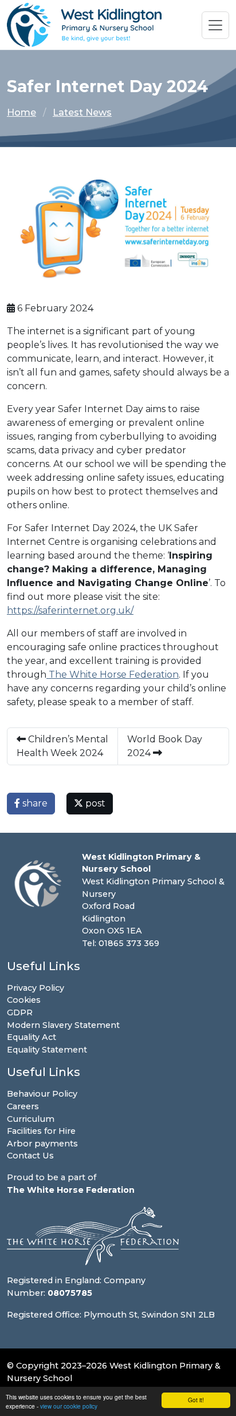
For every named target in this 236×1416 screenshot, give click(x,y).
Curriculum (30, 1119)
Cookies (24, 1000)
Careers (23, 1106)
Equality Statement (47, 1050)
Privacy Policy (35, 988)
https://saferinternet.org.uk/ (70, 610)
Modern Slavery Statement (63, 1025)
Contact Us (30, 1155)
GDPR (20, 1012)
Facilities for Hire (41, 1131)
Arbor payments (42, 1143)
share (34, 803)
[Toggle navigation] (215, 25)
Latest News (82, 112)
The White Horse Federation (112, 674)
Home (21, 112)
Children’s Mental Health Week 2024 (62, 746)
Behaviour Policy (42, 1094)
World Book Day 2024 (164, 746)
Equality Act (31, 1037)
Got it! (196, 1399)
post (94, 803)
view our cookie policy (68, 1406)
